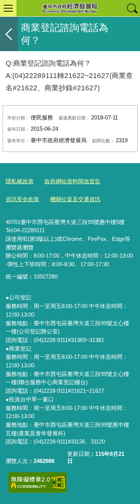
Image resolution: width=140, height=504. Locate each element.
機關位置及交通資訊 (75, 199)
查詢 (132, 8)
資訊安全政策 (22, 199)
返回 (9, 34)
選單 (8, 8)
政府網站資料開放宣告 (72, 181)
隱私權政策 (20, 181)
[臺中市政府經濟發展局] (70, 8)
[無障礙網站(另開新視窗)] (38, 482)
